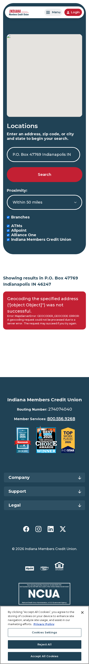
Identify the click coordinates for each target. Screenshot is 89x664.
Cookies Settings (44, 632)
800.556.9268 (61, 418)
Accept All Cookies (44, 656)
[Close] (82, 612)
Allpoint (18, 230)
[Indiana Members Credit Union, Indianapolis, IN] (19, 12)
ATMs (16, 226)
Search (44, 174)
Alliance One (23, 235)
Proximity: (17, 190)
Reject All (44, 644)
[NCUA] (44, 594)
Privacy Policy (44, 624)
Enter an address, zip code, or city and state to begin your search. (40, 136)
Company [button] (19, 477)
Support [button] (17, 491)
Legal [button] (14, 505)
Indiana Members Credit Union (41, 239)
